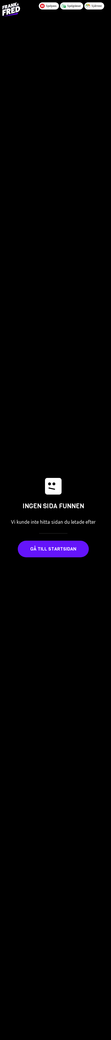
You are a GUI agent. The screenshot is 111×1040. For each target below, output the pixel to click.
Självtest (96, 5)
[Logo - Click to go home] (11, 9)
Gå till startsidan (53, 549)
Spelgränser (74, 5)
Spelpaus (51, 5)
